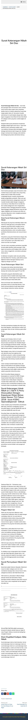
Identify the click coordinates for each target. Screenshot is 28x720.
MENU (24, 2)
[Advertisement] (14, 25)
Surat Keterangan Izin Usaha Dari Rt (22, 704)
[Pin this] (8, 694)
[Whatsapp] (13, 694)
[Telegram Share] (10, 694)
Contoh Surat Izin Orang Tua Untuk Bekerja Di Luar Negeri (7, 705)
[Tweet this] (5, 694)
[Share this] (2, 694)
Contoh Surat (9, 698)
